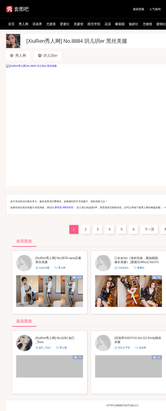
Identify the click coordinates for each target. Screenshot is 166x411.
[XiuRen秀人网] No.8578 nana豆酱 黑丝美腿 (58, 260)
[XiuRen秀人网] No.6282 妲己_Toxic (55, 340)
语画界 (37, 24)
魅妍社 (133, 24)
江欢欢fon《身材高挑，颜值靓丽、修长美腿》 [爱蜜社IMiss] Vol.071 (137, 260)
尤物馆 (147, 24)
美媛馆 (78, 24)
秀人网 (23, 24)
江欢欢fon (123, 267)
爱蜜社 (65, 24)
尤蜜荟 (51, 24)
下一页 (149, 229)
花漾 (107, 24)
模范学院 (93, 24)
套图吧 (21, 9)
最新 (138, 9)
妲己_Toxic (45, 347)
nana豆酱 (44, 267)
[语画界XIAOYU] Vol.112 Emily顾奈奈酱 (137, 340)
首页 (11, 24)
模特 (155, 9)
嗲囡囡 (120, 24)
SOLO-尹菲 (124, 347)
